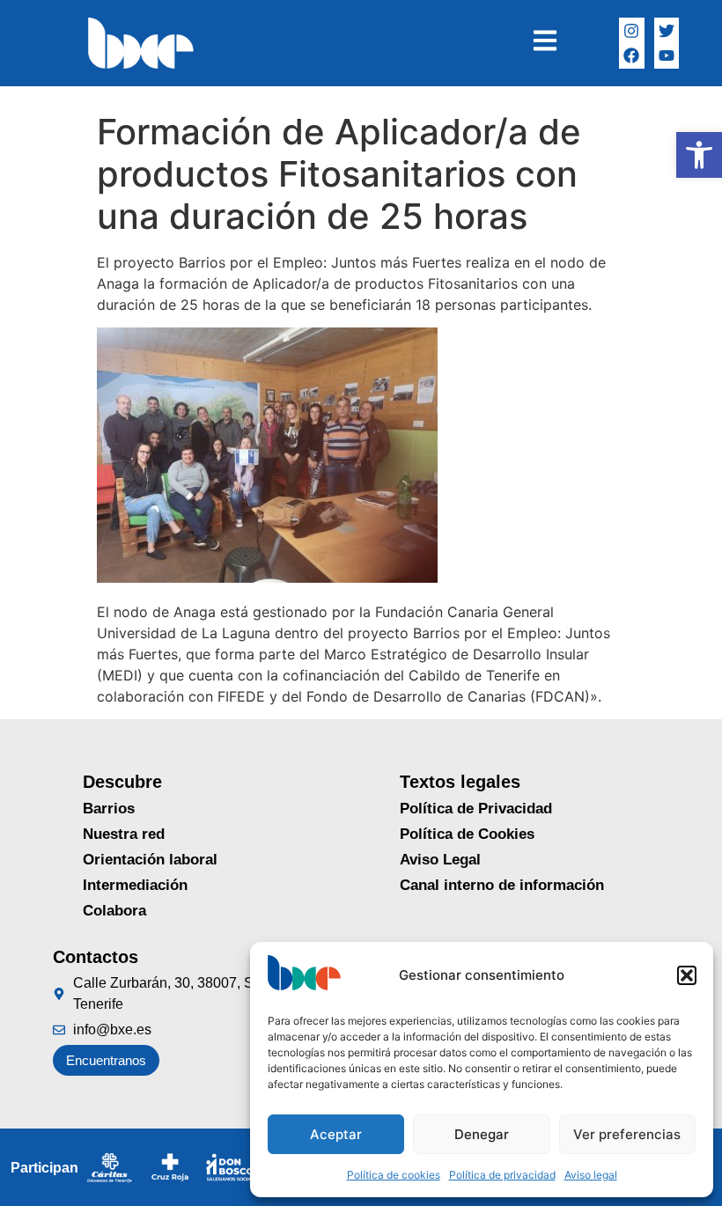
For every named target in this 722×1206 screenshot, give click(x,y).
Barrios (109, 808)
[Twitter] (667, 30)
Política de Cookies (467, 834)
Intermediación (135, 885)
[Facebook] (632, 56)
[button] (699, 155)
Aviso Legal (440, 859)
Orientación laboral (150, 859)
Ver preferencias (627, 1134)
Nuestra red (124, 834)
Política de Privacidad (476, 808)
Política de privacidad (502, 1174)
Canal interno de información (502, 885)
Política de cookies (393, 1174)
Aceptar (336, 1134)
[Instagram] (632, 30)
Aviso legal (590, 1174)
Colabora (114, 910)
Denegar (481, 1134)
